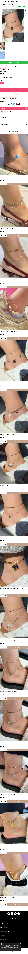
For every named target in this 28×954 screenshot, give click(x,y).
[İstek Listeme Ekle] (11, 94)
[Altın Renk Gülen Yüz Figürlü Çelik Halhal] (14, 669)
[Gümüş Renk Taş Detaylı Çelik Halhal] (14, 412)
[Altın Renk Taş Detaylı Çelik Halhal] (14, 823)
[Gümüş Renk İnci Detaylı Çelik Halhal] (14, 463)
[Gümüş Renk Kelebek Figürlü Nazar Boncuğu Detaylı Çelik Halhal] (14, 360)
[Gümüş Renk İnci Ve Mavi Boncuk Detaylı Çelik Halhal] (14, 154)
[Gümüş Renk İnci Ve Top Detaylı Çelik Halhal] (14, 309)
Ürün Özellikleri (4, 108)
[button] (13, 174)
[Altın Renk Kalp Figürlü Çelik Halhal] (14, 257)
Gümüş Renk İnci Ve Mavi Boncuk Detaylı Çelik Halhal (11, 177)
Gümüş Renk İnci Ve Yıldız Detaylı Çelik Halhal (9, 640)
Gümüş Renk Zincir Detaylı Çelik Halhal (8, 743)
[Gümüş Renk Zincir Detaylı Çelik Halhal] (14, 720)
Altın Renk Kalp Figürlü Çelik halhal (7, 897)
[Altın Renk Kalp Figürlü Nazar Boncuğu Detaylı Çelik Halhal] (14, 566)
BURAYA (12, 949)
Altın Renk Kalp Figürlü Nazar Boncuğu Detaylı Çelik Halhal (12, 588)
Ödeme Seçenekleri (5, 121)
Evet (22, 6)
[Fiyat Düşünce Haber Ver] (16, 94)
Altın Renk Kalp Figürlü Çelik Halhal (7, 280)
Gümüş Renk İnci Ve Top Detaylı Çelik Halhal (9, 331)
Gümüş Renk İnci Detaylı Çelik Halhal (7, 485)
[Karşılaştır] (14, 94)
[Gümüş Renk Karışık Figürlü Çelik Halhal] (14, 206)
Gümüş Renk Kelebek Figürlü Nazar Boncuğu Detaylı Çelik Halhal (13, 382)
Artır (5, 184)
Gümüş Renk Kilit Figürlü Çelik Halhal (7, 794)
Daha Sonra (14, 6)
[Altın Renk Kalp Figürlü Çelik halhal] (14, 875)
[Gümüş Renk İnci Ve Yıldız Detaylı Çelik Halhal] (14, 617)
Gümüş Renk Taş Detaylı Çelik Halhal (7, 434)
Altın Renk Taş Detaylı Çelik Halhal (7, 846)
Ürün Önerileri (4, 124)
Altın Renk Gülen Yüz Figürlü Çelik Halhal (8, 691)
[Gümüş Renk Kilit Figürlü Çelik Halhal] (14, 772)
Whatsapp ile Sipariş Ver (14, 62)
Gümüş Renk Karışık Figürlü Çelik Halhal (8, 228)
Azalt (1, 184)
